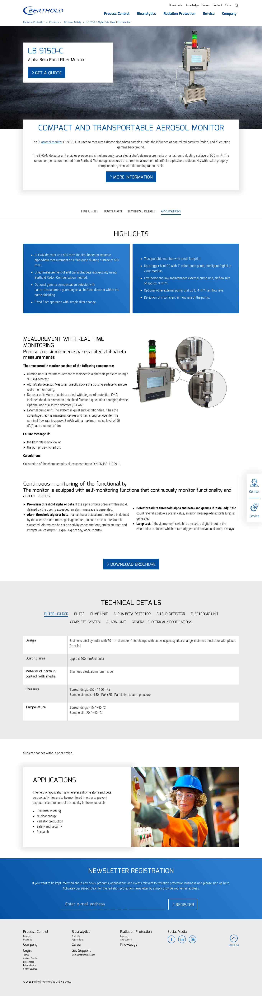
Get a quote (48, 73)
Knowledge (192, 5)
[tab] (56, 614)
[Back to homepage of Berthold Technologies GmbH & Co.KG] (43, 11)
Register (185, 905)
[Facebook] (171, 940)
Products (54, 22)
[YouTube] (192, 940)
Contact (217, 5)
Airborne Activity (73, 22)
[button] (236, 5)
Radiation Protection (33, 22)
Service (254, 516)
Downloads (175, 5)
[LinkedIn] (182, 940)
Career (206, 5)
